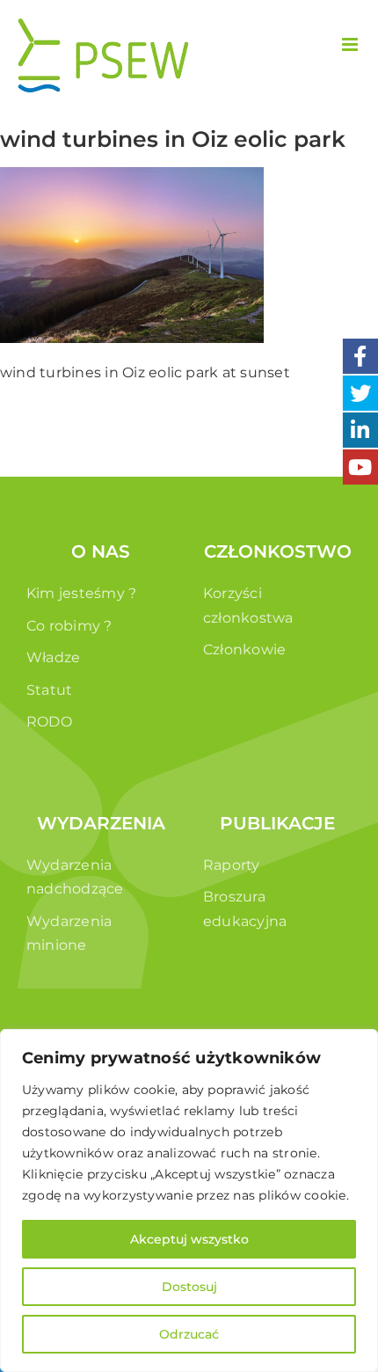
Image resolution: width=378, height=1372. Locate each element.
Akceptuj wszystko (189, 1239)
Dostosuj (189, 1287)
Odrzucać (189, 1334)
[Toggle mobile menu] (351, 44)
